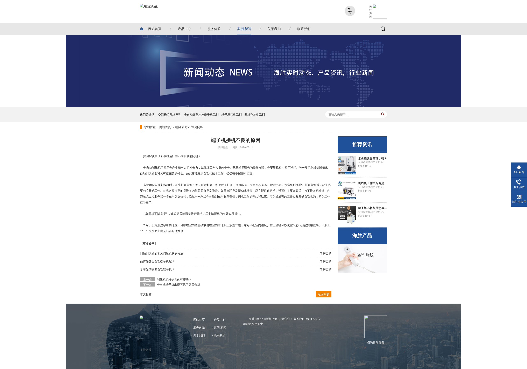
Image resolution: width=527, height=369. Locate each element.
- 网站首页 (198, 319)
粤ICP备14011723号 (307, 319)
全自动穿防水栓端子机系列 (201, 114)
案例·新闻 (181, 127)
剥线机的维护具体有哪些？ (174, 279)
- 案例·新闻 (219, 327)
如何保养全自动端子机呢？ (157, 261)
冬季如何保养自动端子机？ (157, 269)
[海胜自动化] (149, 11)
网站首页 (165, 127)
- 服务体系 (198, 327)
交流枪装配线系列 (169, 114)
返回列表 (323, 294)
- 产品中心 (218, 319)
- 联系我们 (218, 335)
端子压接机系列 (232, 114)
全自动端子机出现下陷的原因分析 (178, 284)
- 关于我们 (198, 335)
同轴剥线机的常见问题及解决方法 (161, 253)
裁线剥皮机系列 (255, 114)
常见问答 (197, 127)
